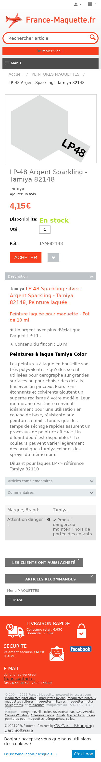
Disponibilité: (23, 219)
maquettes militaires (51, 701)
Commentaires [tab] (21, 492)
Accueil (16, 74)
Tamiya (17, 289)
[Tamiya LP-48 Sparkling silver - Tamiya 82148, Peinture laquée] (50, 129)
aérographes (55, 718)
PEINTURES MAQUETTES (55, 74)
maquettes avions (52, 698)
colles (70, 718)
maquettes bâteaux (81, 698)
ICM (78, 712)
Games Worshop (17, 715)
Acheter (25, 257)
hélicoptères (14, 705)
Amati (60, 715)
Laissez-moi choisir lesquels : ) (30, 754)
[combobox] (50, 38)
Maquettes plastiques (20, 698)
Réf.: (14, 243)
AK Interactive (63, 712)
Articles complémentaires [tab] (30, 481)
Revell (36, 712)
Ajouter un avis (23, 194)
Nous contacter (19, 678)
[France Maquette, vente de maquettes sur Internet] (50, 20)
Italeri (91, 715)
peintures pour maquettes (24, 718)
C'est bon (83, 754)
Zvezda (88, 712)
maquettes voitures (19, 701)
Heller (47, 712)
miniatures (36, 705)
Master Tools (76, 715)
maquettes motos (81, 701)
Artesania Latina (42, 715)
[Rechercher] (92, 38)
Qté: (14, 229)
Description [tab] (18, 276)
